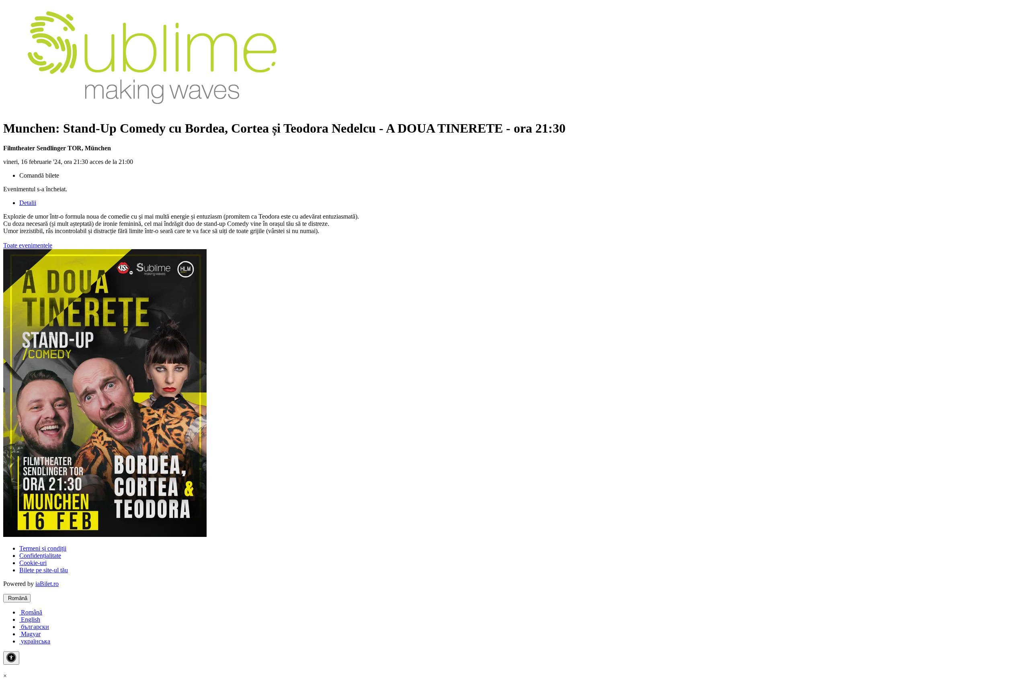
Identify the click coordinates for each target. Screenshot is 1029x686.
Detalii (27, 202)
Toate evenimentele (27, 245)
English (29, 619)
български (34, 626)
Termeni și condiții (42, 548)
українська (34, 641)
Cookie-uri (33, 562)
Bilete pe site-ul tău (43, 570)
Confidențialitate (40, 555)
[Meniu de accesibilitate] (11, 658)
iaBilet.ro (47, 583)
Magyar (30, 634)
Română (16, 598)
